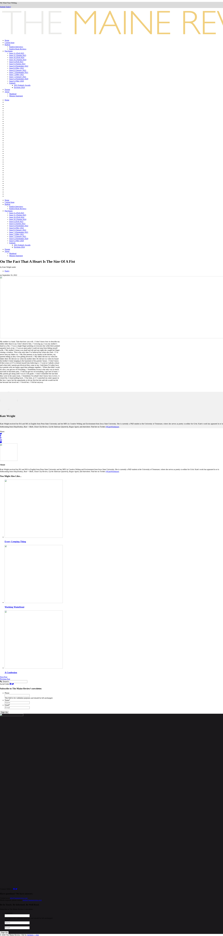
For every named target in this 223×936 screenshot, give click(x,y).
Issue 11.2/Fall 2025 (16, 53)
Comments (9, 913)
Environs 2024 (19, 87)
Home (7, 40)
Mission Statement (16, 96)
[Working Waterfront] (34, 602)
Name (7, 700)
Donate (7, 90)
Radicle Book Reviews (17, 49)
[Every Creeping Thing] (34, 537)
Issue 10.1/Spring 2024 (17, 60)
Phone (7, 693)
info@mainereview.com (19, 898)
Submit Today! (5, 7)
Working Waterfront (14, 607)
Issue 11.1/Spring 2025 (17, 55)
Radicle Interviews (16, 47)
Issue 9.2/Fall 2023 (16, 62)
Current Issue (9, 43)
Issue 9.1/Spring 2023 (17, 64)
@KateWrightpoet (112, 427)
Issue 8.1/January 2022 (17, 70)
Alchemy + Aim (33, 935)
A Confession (11, 672)
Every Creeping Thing (15, 541)
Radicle (7, 45)
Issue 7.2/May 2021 (16, 75)
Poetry (7, 271)
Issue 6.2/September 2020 (18, 79)
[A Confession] (34, 668)
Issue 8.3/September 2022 (18, 66)
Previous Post (5, 679)
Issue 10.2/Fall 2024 (16, 57)
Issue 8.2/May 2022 (16, 68)
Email (7, 705)
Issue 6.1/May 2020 (16, 81)
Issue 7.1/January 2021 (17, 77)
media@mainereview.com (32, 900)
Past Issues (9, 51)
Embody (12, 83)
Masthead (12, 94)
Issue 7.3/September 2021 (18, 72)
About (7, 92)
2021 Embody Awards (22, 85)
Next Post (3, 677)
